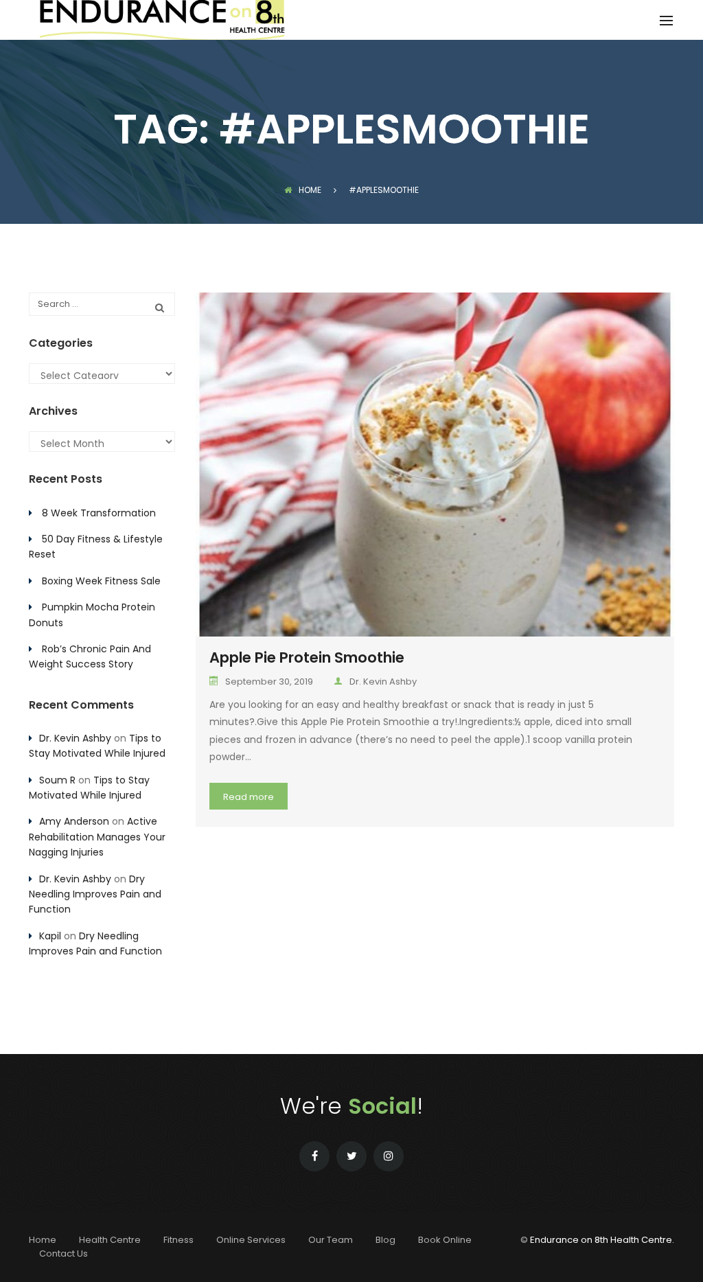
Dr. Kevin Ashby (383, 681)
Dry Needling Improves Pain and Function (95, 894)
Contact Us (63, 1253)
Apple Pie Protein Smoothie (306, 657)
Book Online (445, 1239)
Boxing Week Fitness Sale (101, 581)
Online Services (251, 1239)
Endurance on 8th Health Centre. (602, 1239)
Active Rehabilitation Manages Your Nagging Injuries (97, 836)
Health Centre (110, 1239)
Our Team (330, 1239)
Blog (385, 1239)
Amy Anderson (74, 821)
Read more (248, 796)
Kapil (50, 936)
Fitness (178, 1239)
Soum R (57, 780)
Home (310, 190)
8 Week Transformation (99, 513)
